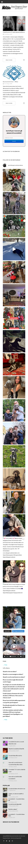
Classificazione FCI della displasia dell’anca (14, 32)
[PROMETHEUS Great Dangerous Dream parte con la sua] (14, 594)
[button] (14, 647)
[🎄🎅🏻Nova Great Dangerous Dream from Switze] (14, 249)
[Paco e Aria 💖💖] (14, 203)
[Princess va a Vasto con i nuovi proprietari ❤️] (14, 433)
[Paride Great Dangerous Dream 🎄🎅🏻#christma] (14, 295)
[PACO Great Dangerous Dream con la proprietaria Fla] (14, 617)
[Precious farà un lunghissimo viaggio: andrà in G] (14, 410)
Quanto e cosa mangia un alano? (13, 674)
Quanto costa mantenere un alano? (14, 677)
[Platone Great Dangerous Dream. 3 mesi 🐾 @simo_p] (14, 456)
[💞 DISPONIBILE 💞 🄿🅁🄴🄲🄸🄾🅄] (14, 525)
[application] (14, 647)
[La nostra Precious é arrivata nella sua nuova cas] (14, 387)
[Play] (5, 656)
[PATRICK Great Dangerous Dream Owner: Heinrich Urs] (14, 571)
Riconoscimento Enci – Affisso (10, 81)
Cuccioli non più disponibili (14, 804)
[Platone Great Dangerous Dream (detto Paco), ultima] (14, 479)
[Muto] (21, 656)
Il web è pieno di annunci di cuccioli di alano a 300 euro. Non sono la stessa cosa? (13, 696)
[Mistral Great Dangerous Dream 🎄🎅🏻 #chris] (14, 272)
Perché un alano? (12, 809)
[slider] (13, 656)
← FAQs (5, 665)
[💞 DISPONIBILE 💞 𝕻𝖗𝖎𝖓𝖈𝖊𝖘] (14, 548)
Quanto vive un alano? (10, 671)
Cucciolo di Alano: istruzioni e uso (16, 788)
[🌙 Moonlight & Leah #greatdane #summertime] (14, 341)
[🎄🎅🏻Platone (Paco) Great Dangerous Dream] (14, 226)
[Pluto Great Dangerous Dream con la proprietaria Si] (14, 502)
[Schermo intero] (23, 656)
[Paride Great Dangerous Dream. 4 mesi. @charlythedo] (14, 364)
